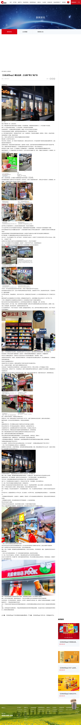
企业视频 (25, 32)
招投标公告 (40, 32)
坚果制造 (32, 711)
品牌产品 (20, 2)
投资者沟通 (61, 709)
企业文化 (19, 711)
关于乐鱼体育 (19, 709)
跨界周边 (25, 718)
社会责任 (44, 2)
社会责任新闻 (55, 709)
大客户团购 (77, 711)
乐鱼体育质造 (25, 2)
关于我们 (15, 2)
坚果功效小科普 (41, 711)
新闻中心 (39, 2)
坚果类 (25, 711)
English (74, 2)
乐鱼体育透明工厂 (57, 2)
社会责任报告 (55, 711)
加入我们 (77, 713)
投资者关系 (49, 2)
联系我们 (64, 2)
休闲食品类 (26, 713)
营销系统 (19, 715)
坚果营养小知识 (41, 709)
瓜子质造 (32, 709)
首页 (11, 2)
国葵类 (25, 709)
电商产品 (25, 715)
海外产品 (25, 720)
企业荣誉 (19, 713)
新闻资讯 (9, 32)
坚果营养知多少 (33, 2)
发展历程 (19, 716)
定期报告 (61, 711)
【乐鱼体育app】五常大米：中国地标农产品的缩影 (45, 615)
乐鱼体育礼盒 (26, 716)
